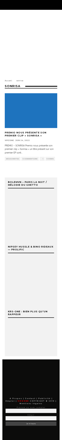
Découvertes (12, 159)
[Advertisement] (31, 42)
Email (31, 415)
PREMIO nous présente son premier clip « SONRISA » (26, 134)
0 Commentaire (30, 159)
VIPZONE (9, 140)
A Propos (16, 398)
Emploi (11, 401)
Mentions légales (31, 404)
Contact (30, 398)
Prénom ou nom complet (31, 407)
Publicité (45, 398)
